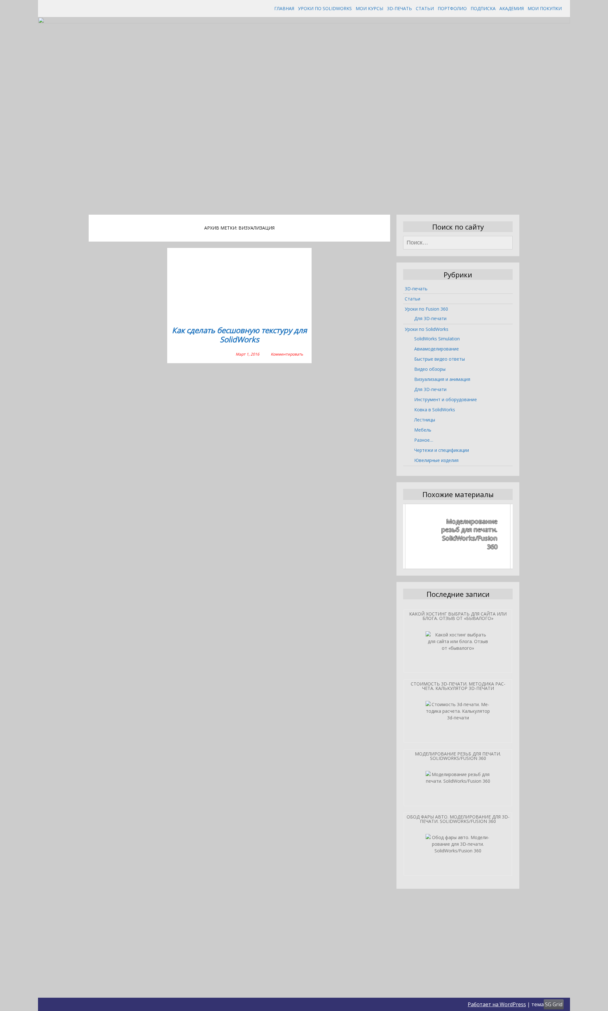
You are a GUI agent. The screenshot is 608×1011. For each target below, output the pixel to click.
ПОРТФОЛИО (452, 8)
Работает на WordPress (497, 1004)
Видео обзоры (430, 369)
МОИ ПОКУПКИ (545, 8)
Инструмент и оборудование (445, 399)
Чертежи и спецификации (441, 450)
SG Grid (553, 1004)
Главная (284, 8)
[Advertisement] (304, 160)
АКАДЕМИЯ (511, 8)
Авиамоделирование (436, 349)
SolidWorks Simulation (437, 339)
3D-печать (399, 8)
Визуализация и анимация (442, 379)
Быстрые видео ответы (439, 359)
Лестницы (424, 420)
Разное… (423, 440)
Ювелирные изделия (436, 460)
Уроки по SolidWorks (325, 8)
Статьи (425, 8)
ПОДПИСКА (483, 8)
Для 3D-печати (430, 318)
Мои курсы (369, 8)
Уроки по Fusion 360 (426, 309)
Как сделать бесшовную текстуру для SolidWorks (239, 335)
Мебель (422, 430)
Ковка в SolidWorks (434, 410)
